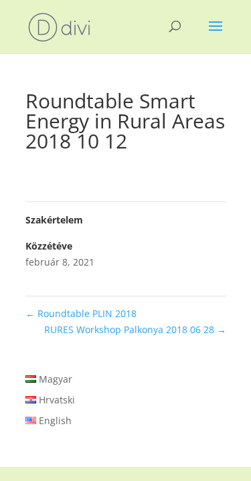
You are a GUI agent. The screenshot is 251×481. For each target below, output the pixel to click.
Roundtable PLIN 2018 (81, 313)
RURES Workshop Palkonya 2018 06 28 (135, 329)
